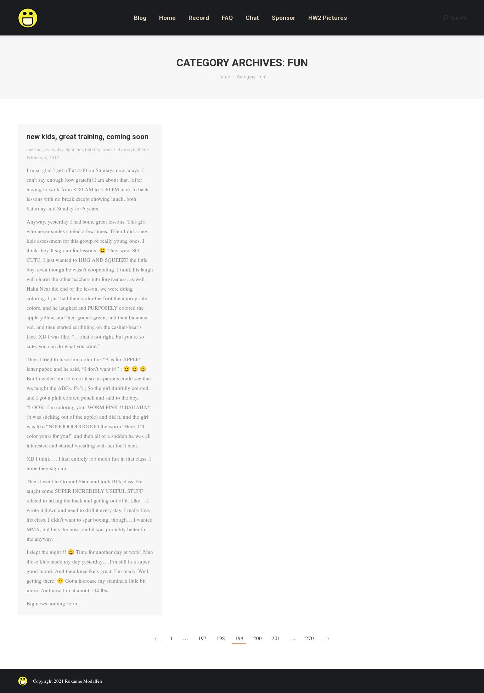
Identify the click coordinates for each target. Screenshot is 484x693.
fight (70, 149)
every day (54, 149)
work (107, 149)
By (131, 149)
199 (239, 638)
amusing (35, 149)
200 (257, 638)
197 (202, 638)
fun (80, 149)
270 (309, 638)
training (92, 149)
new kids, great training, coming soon (87, 136)
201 (276, 638)
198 (220, 638)
